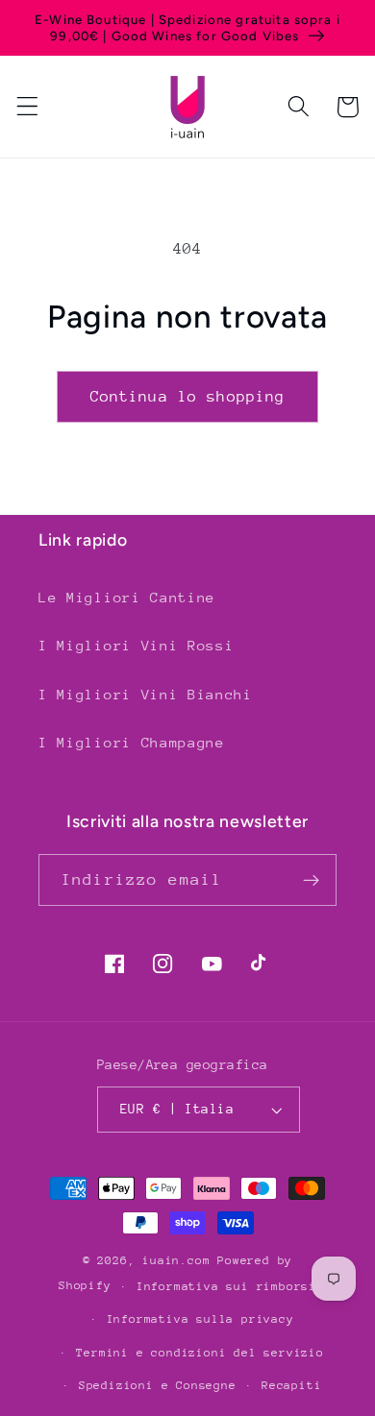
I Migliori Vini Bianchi (145, 694)
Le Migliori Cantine (126, 597)
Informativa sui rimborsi (226, 1286)
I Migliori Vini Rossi (136, 645)
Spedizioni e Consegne (158, 1385)
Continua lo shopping (188, 396)
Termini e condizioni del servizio (200, 1352)
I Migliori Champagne (131, 742)
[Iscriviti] (311, 880)
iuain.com (176, 1260)
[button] (27, 107)
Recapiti (291, 1385)
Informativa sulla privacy (200, 1319)
